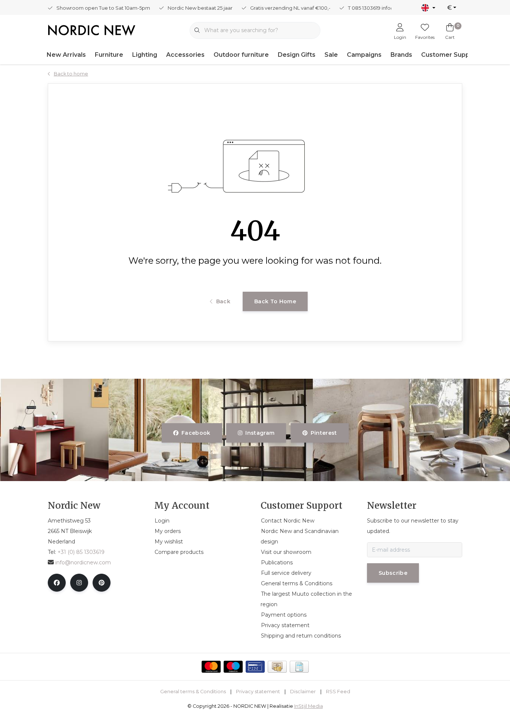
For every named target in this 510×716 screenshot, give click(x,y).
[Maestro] (233, 667)
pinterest (323, 433)
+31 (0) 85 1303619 (81, 552)
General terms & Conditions (193, 691)
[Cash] (277, 667)
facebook (196, 433)
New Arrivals (66, 54)
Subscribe (393, 573)
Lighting (144, 54)
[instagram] (79, 583)
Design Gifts (296, 54)
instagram (260, 433)
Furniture (109, 54)
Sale (331, 54)
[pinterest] (102, 583)
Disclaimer (303, 691)
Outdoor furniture (241, 54)
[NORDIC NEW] (92, 29)
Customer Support (450, 54)
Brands (401, 54)
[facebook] (57, 583)
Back (223, 301)
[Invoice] (299, 667)
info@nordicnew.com (83, 562)
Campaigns (364, 54)
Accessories (185, 54)
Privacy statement (258, 691)
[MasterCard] (211, 667)
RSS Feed (338, 691)
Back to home (275, 301)
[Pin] (255, 667)
